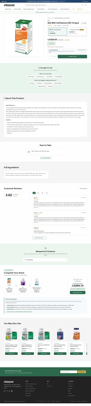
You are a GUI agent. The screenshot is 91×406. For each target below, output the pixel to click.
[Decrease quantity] (49, 56)
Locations (70, 386)
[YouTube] (11, 391)
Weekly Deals (80, 9)
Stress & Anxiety (48, 83)
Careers (70, 393)
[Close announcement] (88, 1)
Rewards (70, 388)
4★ (42, 193)
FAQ (47, 383)
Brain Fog (50, 86)
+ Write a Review (83, 188)
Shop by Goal (8, 9)
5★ (38, 193)
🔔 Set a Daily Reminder (45, 157)
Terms (79, 401)
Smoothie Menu (71, 395)
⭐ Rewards (4, 1)
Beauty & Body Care (65, 9)
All (34, 193)
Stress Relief (49, 76)
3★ (46, 193)
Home (49, 18)
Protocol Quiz (18, 9)
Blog (69, 391)
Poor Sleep (39, 83)
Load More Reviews (38, 237)
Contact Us (85, 1)
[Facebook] (7, 391)
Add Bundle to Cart (77, 292)
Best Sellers (27, 393)
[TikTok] (9, 391)
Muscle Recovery (40, 76)
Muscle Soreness (58, 83)
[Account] (82, 5)
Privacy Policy (73, 401)
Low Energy (31, 83)
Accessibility (84, 401)
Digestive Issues (42, 86)
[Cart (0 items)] (85, 5)
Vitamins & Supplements (28, 9)
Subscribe (81, 371)
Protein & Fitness (40, 9)
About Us (70, 383)
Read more (36, 207)
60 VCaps (51, 43)
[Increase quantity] (55, 56)
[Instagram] (4, 391)
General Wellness (59, 76)
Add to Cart (73, 56)
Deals (74, 9)
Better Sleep (31, 76)
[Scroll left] (4, 342)
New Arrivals (28, 395)
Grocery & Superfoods (52, 9)
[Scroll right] (87, 342)
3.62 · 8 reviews (57, 25)
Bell (52, 18)
